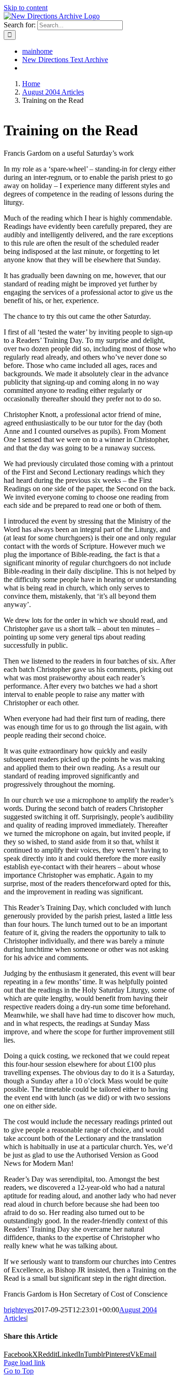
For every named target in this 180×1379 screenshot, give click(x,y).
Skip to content (26, 8)
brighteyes (19, 1310)
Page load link (24, 1362)
